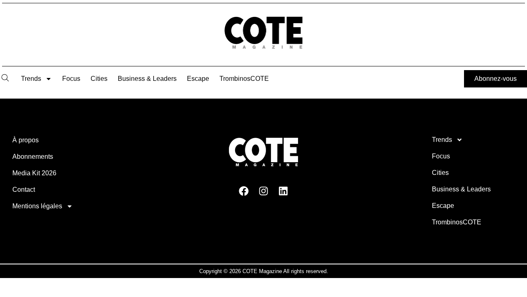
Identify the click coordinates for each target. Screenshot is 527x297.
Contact (23, 189)
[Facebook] (244, 190)
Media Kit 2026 (34, 173)
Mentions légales (37, 206)
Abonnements (32, 156)
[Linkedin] (283, 190)
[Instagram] (263, 190)
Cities (99, 78)
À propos (25, 140)
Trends (31, 78)
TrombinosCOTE (244, 78)
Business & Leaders (147, 78)
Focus (71, 78)
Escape (198, 78)
